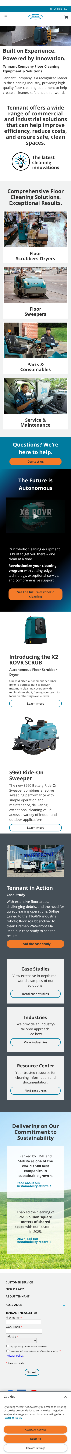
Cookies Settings (35, 1448)
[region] (35, 1422)
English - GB (60, 8)
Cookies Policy (13, 1418)
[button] (35, 516)
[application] (35, 516)
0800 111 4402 (15, 1289)
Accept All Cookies (35, 1429)
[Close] (65, 1397)
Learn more (35, 703)
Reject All (35, 1438)
